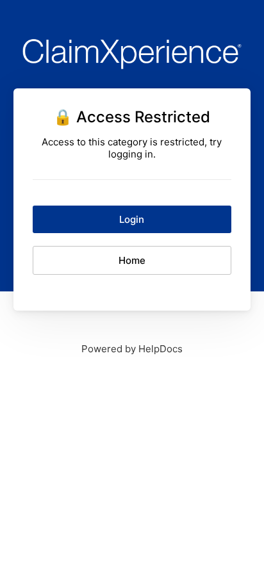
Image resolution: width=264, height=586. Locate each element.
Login (131, 219)
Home (132, 260)
